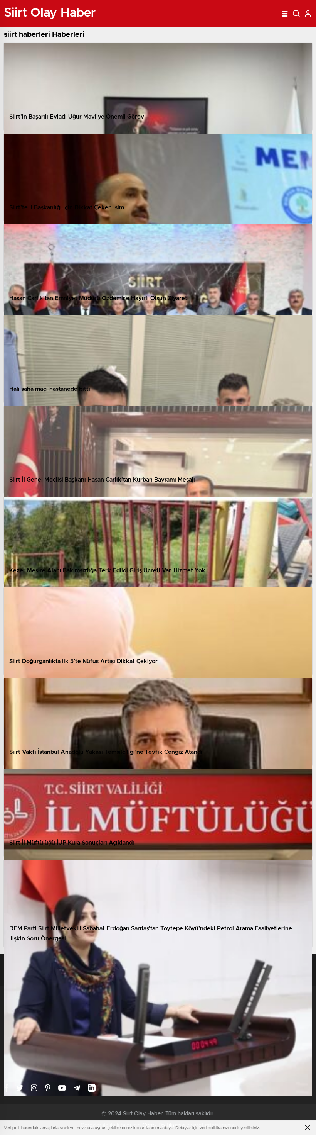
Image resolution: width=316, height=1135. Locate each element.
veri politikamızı (214, 1128)
